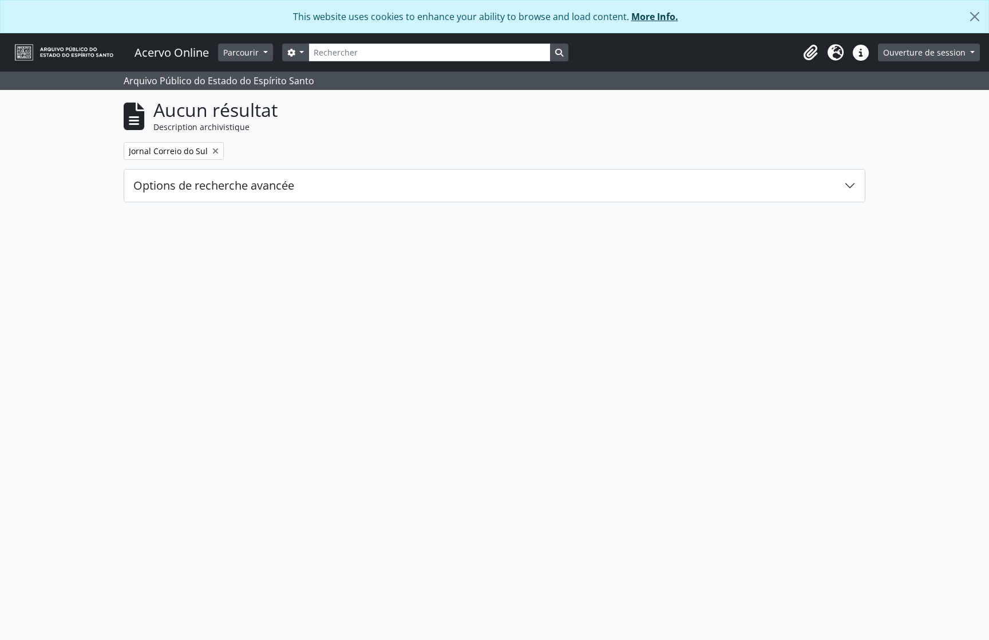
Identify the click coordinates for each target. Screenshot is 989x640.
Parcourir (242, 52)
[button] (810, 52)
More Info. (654, 16)
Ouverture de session (925, 52)
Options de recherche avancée (213, 185)
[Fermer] (974, 17)
